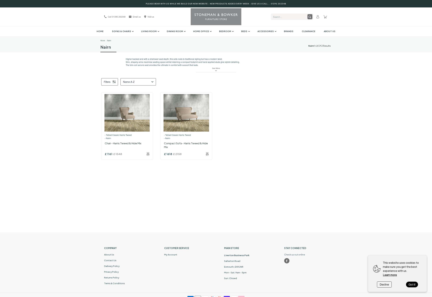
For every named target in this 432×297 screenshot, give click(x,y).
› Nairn (108, 138)
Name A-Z (128, 81)
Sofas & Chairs (121, 31)
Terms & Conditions (114, 283)
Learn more (390, 275)
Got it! (412, 284)
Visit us (150, 16)
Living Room (149, 31)
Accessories (266, 31)
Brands (288, 31)
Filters (107, 81)
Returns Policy (111, 277)
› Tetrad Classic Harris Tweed (118, 134)
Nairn (109, 40)
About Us (329, 31)
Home (100, 31)
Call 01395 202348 (117, 16)
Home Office (201, 31)
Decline (384, 284)
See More (216, 68)
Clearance (308, 31)
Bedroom (225, 31)
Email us (137, 16)
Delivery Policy (112, 266)
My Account (170, 254)
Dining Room (175, 31)
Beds (244, 31)
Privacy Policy (111, 271)
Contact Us (110, 260)
